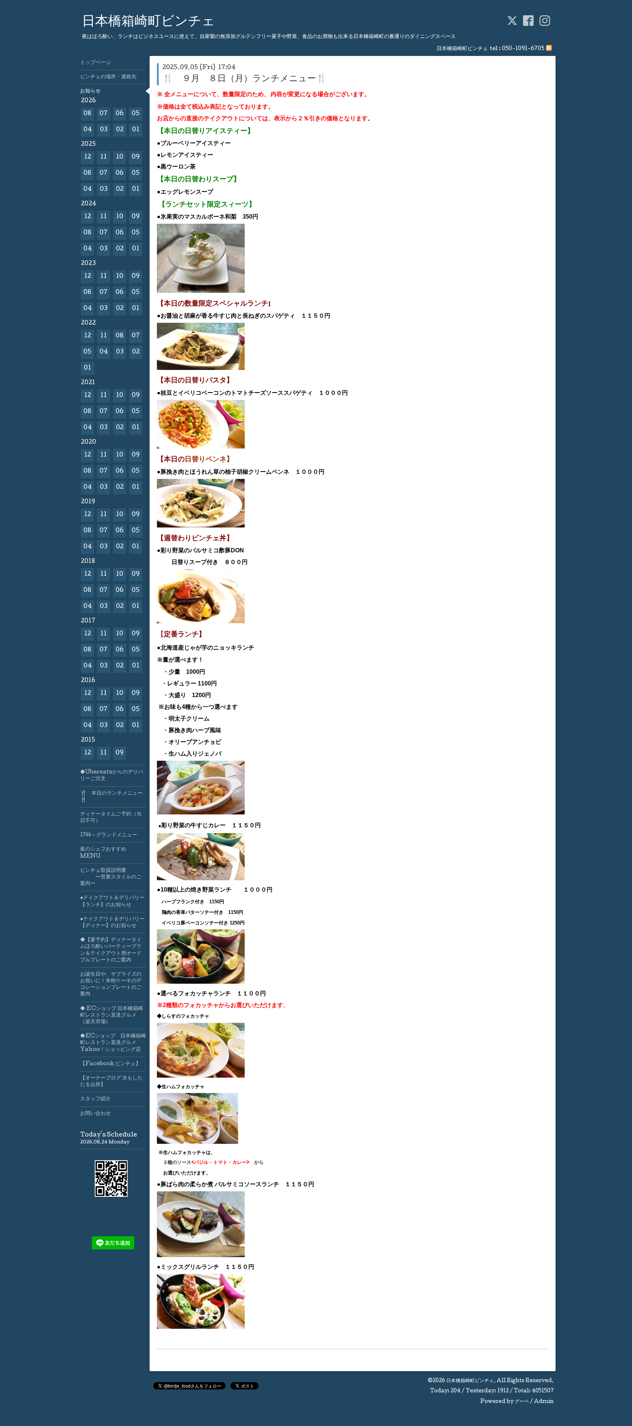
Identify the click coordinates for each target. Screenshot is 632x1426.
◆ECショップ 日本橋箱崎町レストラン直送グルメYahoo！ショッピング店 (113, 1042)
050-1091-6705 (523, 49)
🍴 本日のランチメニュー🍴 (111, 797)
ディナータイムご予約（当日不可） (111, 818)
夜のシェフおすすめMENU (103, 853)
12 (87, 157)
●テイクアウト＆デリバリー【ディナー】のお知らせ (112, 922)
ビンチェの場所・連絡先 (108, 77)
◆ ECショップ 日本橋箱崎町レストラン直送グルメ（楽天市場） (111, 1015)
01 (135, 130)
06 (120, 114)
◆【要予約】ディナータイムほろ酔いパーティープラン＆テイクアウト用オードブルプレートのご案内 (111, 950)
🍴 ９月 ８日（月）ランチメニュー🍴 (244, 79)
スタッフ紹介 (95, 1099)
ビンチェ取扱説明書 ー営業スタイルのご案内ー (111, 877)
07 (103, 114)
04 (87, 130)
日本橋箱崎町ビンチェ (148, 22)
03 (104, 130)
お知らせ (90, 91)
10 (119, 157)
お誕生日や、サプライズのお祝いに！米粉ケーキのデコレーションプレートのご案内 (111, 985)
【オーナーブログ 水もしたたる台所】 (111, 1081)
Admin (544, 1401)
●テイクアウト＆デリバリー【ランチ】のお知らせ (112, 901)
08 (87, 114)
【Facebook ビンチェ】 (110, 1064)
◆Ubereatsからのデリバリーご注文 (111, 775)
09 (136, 157)
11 (103, 157)
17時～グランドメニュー (108, 835)
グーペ (522, 1401)
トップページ (95, 63)
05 (136, 114)
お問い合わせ (95, 1114)
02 (120, 130)
